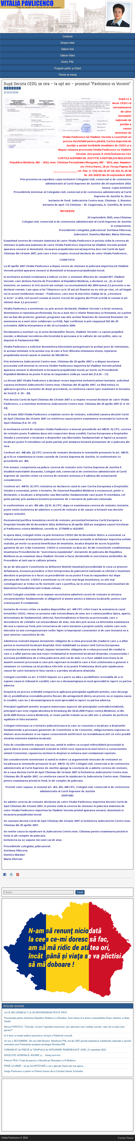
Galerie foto (67, 49)
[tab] (5, 875)
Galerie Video (67, 55)
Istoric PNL (67, 61)
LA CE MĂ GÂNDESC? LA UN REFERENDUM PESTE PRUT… (36, 1012)
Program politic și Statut (67, 68)
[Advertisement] (67, 1105)
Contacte (68, 36)
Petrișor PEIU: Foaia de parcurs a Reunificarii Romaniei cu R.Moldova (39, 1060)
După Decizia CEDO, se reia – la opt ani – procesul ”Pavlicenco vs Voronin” (67, 83)
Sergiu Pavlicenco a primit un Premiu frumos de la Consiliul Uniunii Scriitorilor (43, 1071)
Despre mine (67, 42)
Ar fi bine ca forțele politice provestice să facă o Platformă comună (38, 1035)
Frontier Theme (125, 1138)
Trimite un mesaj (67, 74)
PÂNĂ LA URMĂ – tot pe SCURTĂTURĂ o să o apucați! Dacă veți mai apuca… (44, 1066)
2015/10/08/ (12, 92)
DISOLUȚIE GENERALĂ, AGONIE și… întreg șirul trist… (33, 1055)
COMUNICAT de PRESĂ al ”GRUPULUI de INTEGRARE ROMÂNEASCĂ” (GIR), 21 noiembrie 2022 (55, 1049)
